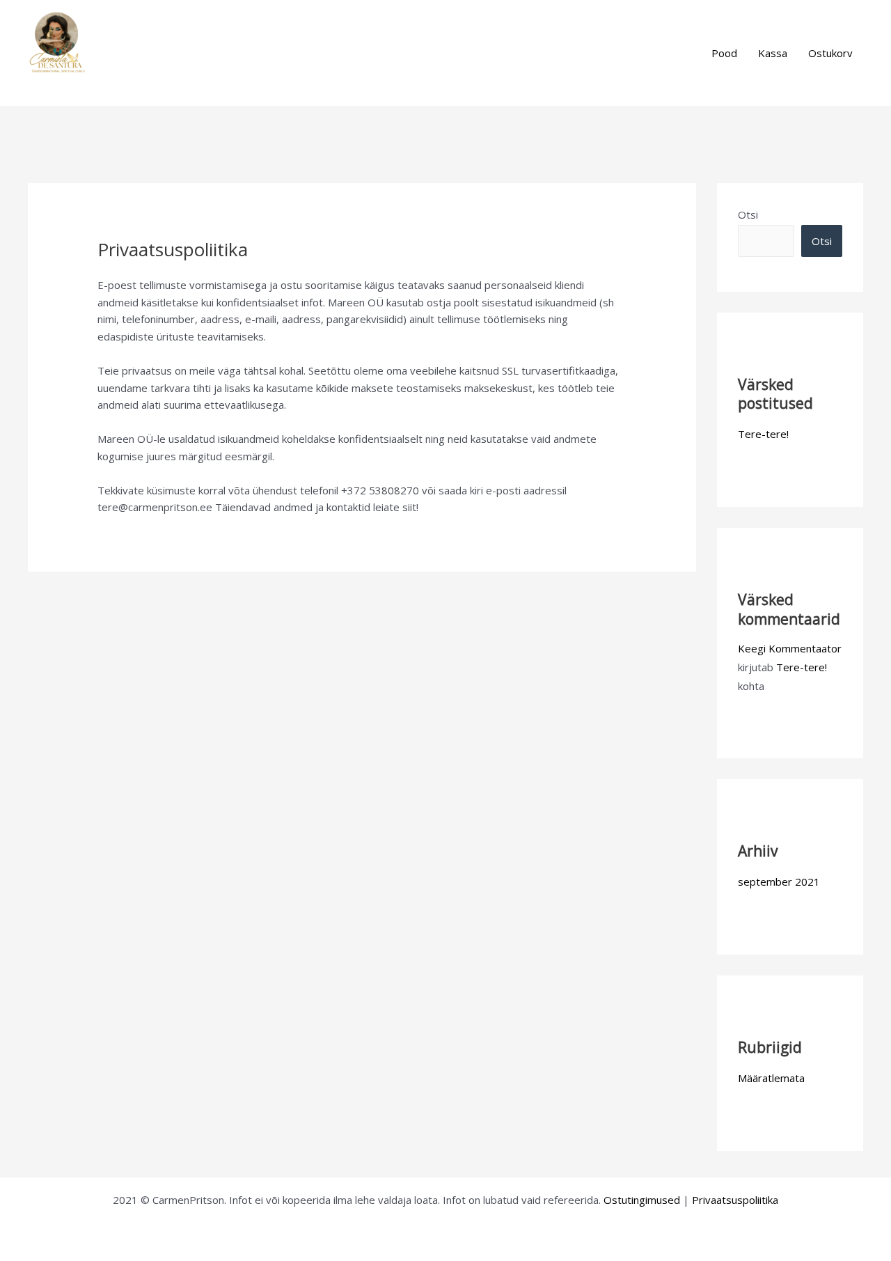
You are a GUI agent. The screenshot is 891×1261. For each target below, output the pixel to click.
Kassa (772, 53)
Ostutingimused (642, 1200)
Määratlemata (771, 1078)
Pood (724, 53)
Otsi (748, 214)
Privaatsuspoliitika (735, 1200)
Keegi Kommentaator (790, 648)
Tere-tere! (763, 434)
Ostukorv (830, 53)
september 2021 (779, 881)
